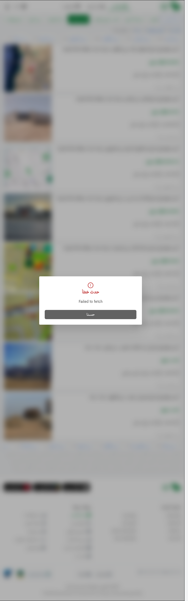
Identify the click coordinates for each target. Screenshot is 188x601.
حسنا (91, 314)
